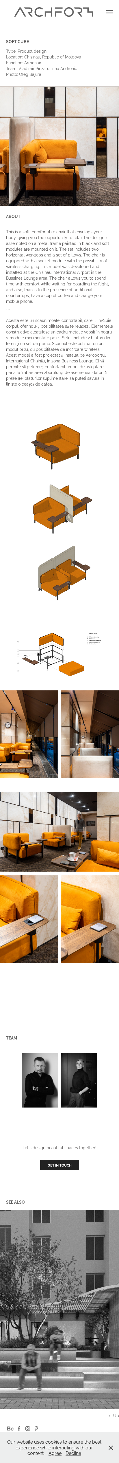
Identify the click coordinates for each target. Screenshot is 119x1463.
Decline (73, 1453)
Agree (55, 1453)
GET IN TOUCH (60, 1165)
